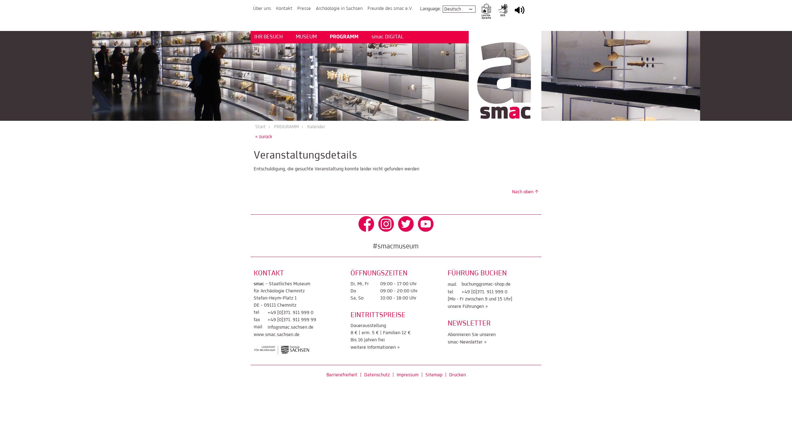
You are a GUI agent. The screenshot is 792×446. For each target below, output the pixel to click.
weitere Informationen (373, 347)
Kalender (316, 127)
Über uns (262, 8)
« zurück (263, 136)
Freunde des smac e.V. (390, 8)
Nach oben (522, 192)
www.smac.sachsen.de (276, 334)
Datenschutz (377, 375)
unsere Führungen (466, 306)
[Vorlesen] (519, 14)
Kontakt (284, 8)
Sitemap (433, 375)
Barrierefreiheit (341, 375)
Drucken (457, 375)
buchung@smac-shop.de (486, 284)
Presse (304, 8)
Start (260, 127)
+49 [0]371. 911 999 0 (290, 312)
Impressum (408, 375)
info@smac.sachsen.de (290, 327)
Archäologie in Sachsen (339, 8)
